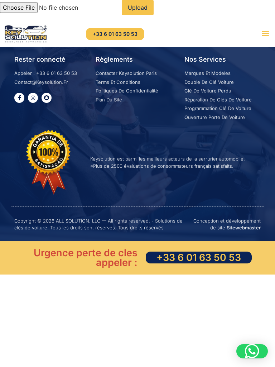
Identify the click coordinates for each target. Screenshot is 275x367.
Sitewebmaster (244, 227)
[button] (265, 33)
